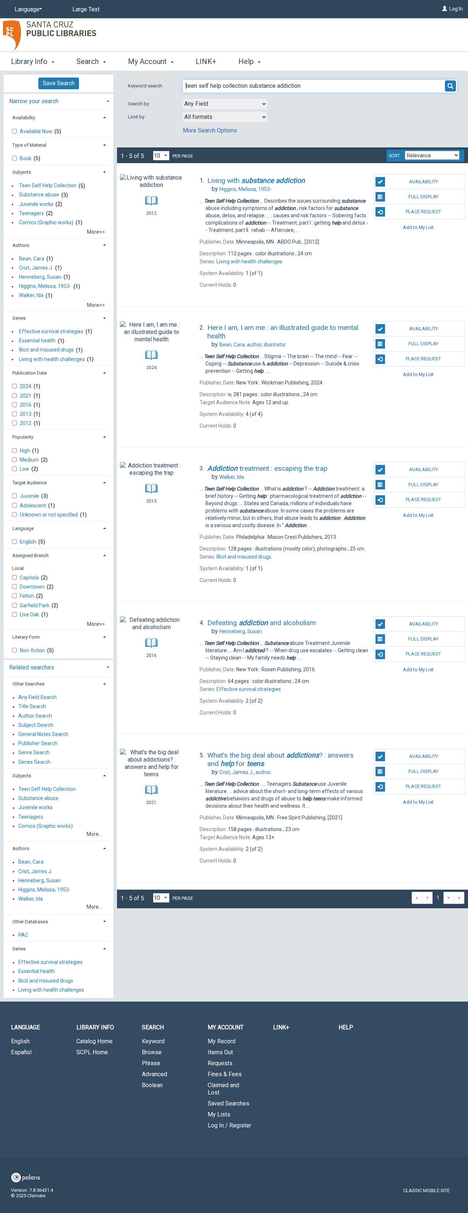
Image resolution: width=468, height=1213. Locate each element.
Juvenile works (36, 204)
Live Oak (30, 614)
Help (346, 1027)
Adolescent (33, 505)
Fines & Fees (225, 1074)
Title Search (32, 707)
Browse (152, 1052)
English (28, 542)
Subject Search (35, 725)
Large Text (85, 9)
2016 (26, 405)
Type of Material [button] (29, 145)
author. (245, 772)
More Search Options (210, 130)
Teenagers (31, 213)
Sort (394, 155)
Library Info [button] (30, 61)
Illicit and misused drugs (46, 350)
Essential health (37, 341)
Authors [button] (20, 245)
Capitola (30, 578)
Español (21, 1052)
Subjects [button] (21, 172)
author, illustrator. (253, 345)
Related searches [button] (31, 667)
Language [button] (23, 528)
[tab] (58, 100)
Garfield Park (35, 605)
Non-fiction (33, 650)
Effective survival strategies (51, 331)
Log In (456, 9)
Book (26, 158)
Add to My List (418, 227)
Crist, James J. (36, 268)
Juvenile (30, 496)
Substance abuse (39, 195)
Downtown (33, 587)
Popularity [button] (22, 437)
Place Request (423, 211)
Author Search (35, 716)
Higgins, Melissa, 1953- (45, 286)
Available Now (36, 131)
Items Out (220, 1052)
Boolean (152, 1085)
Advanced (154, 1074)
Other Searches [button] (28, 684)
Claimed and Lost (223, 1089)
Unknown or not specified (49, 515)
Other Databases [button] (30, 921)
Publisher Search (37, 744)
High (25, 451)
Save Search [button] (59, 83)
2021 (26, 396)
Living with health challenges (52, 359)
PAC (23, 935)
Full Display (423, 196)
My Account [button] (148, 61)
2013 (26, 414)
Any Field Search (37, 698)
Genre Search (34, 753)
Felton (27, 596)
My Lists (219, 1114)
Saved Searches (228, 1103)
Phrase (151, 1063)
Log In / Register (229, 1125)
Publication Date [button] (29, 373)
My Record (221, 1041)
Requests (220, 1063)
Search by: (139, 103)
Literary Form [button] (26, 637)
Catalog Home (94, 1041)
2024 (26, 386)
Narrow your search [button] (33, 101)
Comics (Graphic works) (46, 222)
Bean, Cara (31, 259)
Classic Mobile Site (426, 1190)
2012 (26, 423)
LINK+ (206, 61)
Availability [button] (23, 117)
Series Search (34, 762)
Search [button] (88, 61)
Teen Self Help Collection (47, 186)
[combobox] (225, 104)
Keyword (153, 1041)
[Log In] (444, 9)
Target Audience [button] (29, 482)
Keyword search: (146, 86)
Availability (423, 181)
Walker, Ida (31, 295)
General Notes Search (43, 734)
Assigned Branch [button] (30, 555)
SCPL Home (92, 1052)
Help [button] (247, 61)
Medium (30, 460)
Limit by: (137, 117)
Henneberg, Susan (40, 277)
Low (25, 469)
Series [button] (19, 318)
